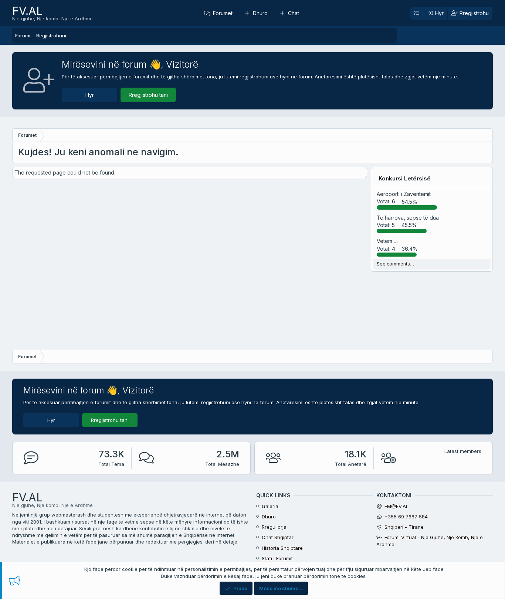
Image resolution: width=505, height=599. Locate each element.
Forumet (223, 13)
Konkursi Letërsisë (405, 178)
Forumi (22, 35)
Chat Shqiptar (278, 537)
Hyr (89, 95)
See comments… (395, 264)
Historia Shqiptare (282, 548)
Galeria (270, 506)
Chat (293, 13)
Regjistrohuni (51, 35)
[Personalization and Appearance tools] (416, 13)
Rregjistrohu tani (148, 95)
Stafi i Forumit (277, 558)
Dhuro (260, 13)
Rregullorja (274, 527)
